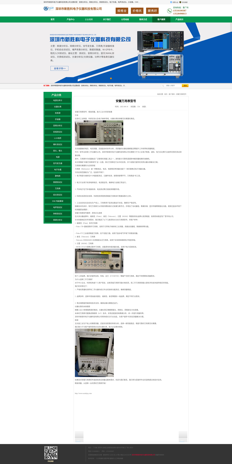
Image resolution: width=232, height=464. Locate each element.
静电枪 (57, 176)
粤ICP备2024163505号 (124, 455)
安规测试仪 (57, 132)
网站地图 (120, 458)
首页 (52, 19)
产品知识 (179, 19)
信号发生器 (57, 163)
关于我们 (107, 19)
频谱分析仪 (57, 220)
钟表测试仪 (57, 214)
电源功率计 (57, 100)
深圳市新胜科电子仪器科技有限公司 (143, 455)
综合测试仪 (57, 195)
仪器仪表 (57, 107)
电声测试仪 (57, 207)
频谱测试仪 (57, 182)
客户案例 (161, 19)
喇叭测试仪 (57, 144)
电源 (58, 157)
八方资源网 (99, 458)
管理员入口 (113, 458)
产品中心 (71, 19)
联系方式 (143, 19)
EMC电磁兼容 (57, 201)
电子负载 (57, 170)
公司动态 (125, 19)
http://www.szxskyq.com (83, 393)
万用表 (57, 188)
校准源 (57, 113)
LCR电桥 (57, 138)
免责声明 (106, 458)
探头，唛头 (57, 151)
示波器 (57, 119)
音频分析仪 (57, 126)
